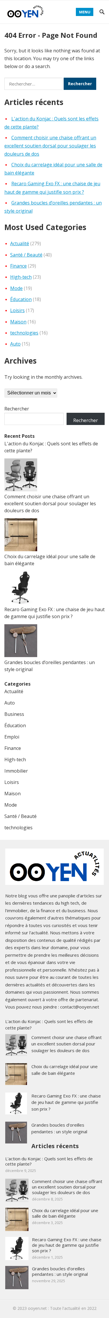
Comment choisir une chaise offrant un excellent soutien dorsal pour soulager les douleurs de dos (50, 145)
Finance (18, 266)
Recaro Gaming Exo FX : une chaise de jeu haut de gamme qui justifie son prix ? (66, 1102)
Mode (16, 288)
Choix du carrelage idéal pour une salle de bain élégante (65, 1213)
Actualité (19, 243)
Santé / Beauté (26, 255)
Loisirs (17, 310)
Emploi (11, 737)
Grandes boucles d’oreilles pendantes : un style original (60, 1271)
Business (14, 714)
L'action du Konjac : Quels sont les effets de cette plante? (49, 1161)
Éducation (21, 299)
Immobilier (16, 771)
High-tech (21, 277)
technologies (24, 333)
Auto (15, 344)
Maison (18, 322)
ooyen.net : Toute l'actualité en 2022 (62, 1308)
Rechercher (16, 408)
